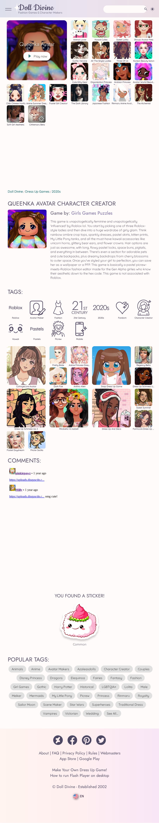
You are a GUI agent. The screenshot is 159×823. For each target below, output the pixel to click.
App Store (68, 759)
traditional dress (130, 705)
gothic (41, 687)
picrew (84, 696)
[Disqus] (79, 515)
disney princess (31, 678)
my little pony (62, 696)
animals (17, 669)
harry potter (63, 687)
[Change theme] (152, 9)
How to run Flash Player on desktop (79, 775)
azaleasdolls (86, 669)
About (44, 753)
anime (35, 669)
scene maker (52, 705)
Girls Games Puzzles (91, 213)
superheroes (101, 705)
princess (103, 696)
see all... (112, 713)
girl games (21, 687)
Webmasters (110, 753)
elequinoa (78, 678)
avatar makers (58, 669)
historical (87, 687)
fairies (97, 678)
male (144, 687)
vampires (50, 713)
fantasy (116, 678)
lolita (128, 687)
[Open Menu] (8, 9)
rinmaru (124, 696)
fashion (136, 678)
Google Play (89, 759)
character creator (117, 669)
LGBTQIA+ (109, 687)
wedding (92, 713)
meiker (16, 696)
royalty (143, 696)
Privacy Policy (73, 753)
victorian (71, 713)
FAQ (55, 753)
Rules (92, 753)
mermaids (36, 696)
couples (143, 669)
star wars (77, 705)
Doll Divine (36, 8)
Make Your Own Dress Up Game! (79, 770)
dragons (56, 678)
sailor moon (26, 705)
